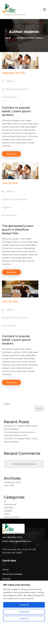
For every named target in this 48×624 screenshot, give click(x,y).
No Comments (9, 97)
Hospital (6, 207)
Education (21, 199)
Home (5, 569)
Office (8, 89)
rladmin (10, 81)
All (3, 89)
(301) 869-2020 (14, 537)
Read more (11, 154)
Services (6, 578)
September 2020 (12, 482)
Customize (24, 612)
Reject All (24, 618)
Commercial (8, 199)
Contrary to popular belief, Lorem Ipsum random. (16, 111)
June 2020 (9, 485)
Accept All (24, 605)
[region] (24, 602)
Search (7, 404)
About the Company (12, 574)
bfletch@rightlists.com (20, 541)
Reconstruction (21, 89)
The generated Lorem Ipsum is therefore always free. (18, 229)
